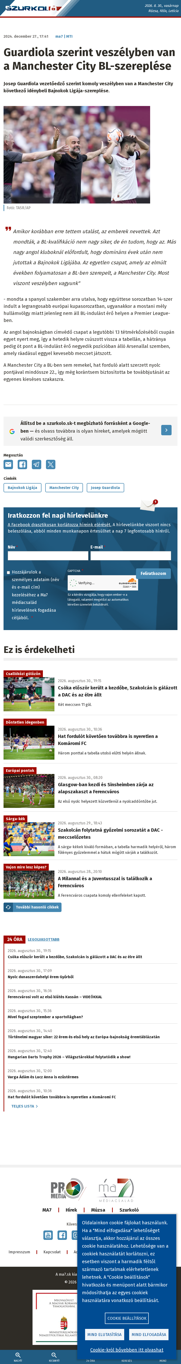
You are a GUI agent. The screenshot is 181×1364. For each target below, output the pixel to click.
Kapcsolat (52, 1252)
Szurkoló (129, 1210)
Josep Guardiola (105, 487)
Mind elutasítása (104, 1334)
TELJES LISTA (22, 1106)
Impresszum (19, 1252)
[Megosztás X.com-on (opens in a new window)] (50, 464)
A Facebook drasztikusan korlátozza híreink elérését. (59, 524)
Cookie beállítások (126, 1318)
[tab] (14, 940)
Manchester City (64, 487)
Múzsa (98, 1210)
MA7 (47, 1210)
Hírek (71, 1210)
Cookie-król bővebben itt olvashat (126, 1350)
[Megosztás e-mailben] (8, 464)
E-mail (96, 547)
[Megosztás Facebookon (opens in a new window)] (22, 464)
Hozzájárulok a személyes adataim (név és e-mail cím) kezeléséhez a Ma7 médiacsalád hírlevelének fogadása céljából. (35, 595)
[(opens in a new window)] (48, 1235)
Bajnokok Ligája (22, 487)
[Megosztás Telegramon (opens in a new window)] (36, 464)
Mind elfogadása (149, 1334)
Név (11, 547)
